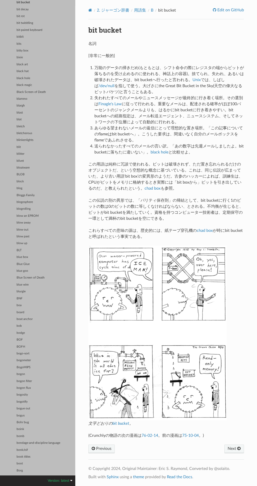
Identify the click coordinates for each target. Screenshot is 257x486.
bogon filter (24, 381)
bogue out (23, 408)
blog (19, 188)
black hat (23, 71)
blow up (22, 243)
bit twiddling (25, 23)
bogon (21, 374)
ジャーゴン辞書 (113, 10)
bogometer (24, 360)
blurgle (21, 291)
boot (20, 463)
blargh (21, 105)
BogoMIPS (24, 367)
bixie (20, 57)
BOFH (21, 346)
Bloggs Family (26, 195)
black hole (23, 78)
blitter (20, 153)
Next (232, 449)
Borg (20, 470)
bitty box (22, 50)
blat (19, 119)
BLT (19, 250)
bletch (21, 126)
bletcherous (24, 133)
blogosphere (25, 202)
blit (19, 147)
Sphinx (113, 477)
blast (20, 112)
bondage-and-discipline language (38, 443)
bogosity (22, 394)
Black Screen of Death (31, 92)
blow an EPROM (28, 215)
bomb (20, 436)
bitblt (20, 36)
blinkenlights (25, 140)
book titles (23, 456)
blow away (24, 222)
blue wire (23, 284)
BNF (20, 298)
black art (22, 64)
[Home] (90, 10)
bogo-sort (23, 353)
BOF (20, 339)
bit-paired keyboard (29, 30)
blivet (20, 160)
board (20, 312)
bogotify (22, 401)
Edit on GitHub (230, 10)
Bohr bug (23, 422)
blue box (22, 257)
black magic (24, 85)
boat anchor (25, 319)
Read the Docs (179, 477)
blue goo (22, 270)
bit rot (21, 16)
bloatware (23, 167)
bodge (21, 333)
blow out (22, 229)
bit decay (23, 9)
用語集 (140, 10)
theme (138, 477)
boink (20, 429)
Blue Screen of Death (31, 277)
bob (19, 326)
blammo (22, 98)
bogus (21, 415)
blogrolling (24, 208)
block (20, 181)
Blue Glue (23, 264)
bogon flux (24, 388)
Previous (103, 449)
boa (19, 305)
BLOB (21, 174)
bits (19, 43)
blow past (23, 236)
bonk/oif (22, 450)
